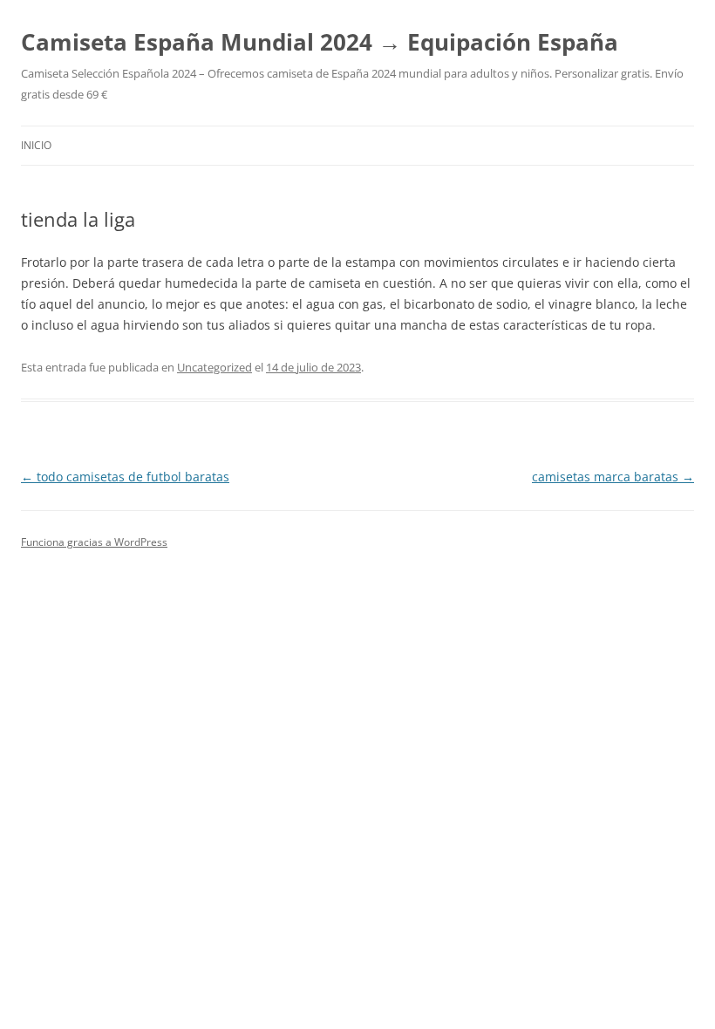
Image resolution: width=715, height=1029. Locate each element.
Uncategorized (214, 367)
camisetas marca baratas (613, 476)
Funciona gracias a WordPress (94, 542)
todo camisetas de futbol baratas (125, 476)
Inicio (36, 145)
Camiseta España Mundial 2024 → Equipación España (319, 42)
